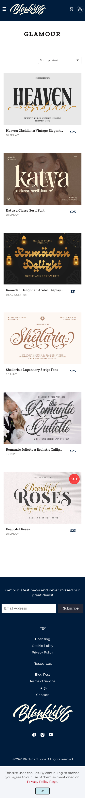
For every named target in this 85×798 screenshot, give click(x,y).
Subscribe (71, 608)
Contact (42, 695)
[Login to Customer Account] (80, 9)
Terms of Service (42, 681)
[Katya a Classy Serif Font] (42, 179)
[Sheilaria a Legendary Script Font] (42, 338)
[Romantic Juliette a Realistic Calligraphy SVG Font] (42, 418)
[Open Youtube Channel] (50, 736)
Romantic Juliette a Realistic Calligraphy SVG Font (34, 449)
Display (12, 135)
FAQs (43, 688)
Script (11, 374)
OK (42, 791)
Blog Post (42, 674)
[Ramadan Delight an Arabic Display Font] (42, 258)
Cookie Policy (42, 646)
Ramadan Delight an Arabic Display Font (34, 290)
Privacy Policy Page (42, 782)
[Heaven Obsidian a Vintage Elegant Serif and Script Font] (42, 99)
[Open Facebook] (34, 736)
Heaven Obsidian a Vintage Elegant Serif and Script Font (34, 131)
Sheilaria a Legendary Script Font (32, 370)
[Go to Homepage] (28, 14)
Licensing (42, 639)
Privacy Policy (42, 652)
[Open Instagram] (42, 736)
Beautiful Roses (18, 529)
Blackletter (16, 294)
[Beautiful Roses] (42, 498)
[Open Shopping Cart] (71, 9)
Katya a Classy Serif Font (25, 210)
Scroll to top (81, 603)
